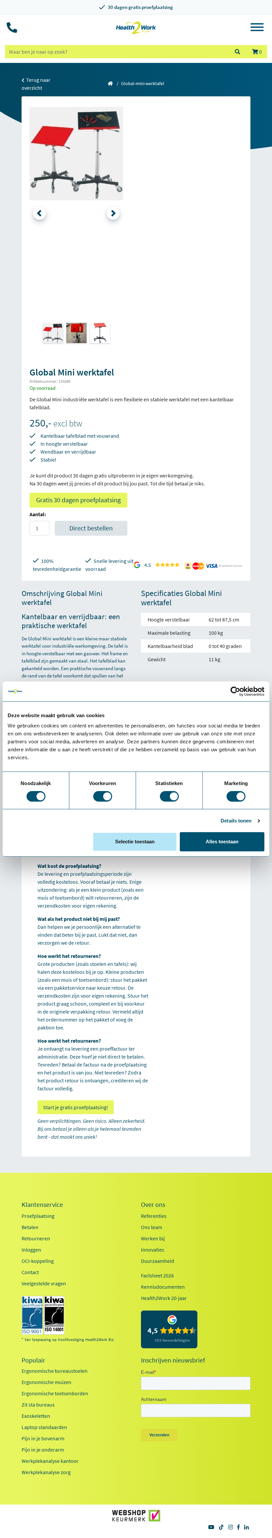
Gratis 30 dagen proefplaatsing (78, 500)
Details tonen (236, 820)
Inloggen (31, 1249)
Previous (39, 213)
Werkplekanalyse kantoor (50, 1461)
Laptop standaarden (44, 1427)
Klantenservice (42, 1205)
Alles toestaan (222, 841)
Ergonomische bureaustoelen (55, 1370)
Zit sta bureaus (38, 1404)
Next (113, 213)
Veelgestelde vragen (44, 1283)
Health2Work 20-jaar (164, 1298)
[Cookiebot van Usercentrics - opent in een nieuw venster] (235, 691)
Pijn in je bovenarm (43, 1438)
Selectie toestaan (135, 841)
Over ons (153, 1205)
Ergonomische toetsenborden (55, 1393)
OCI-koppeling (38, 1261)
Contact (30, 1272)
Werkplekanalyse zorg (46, 1472)
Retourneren (36, 1238)
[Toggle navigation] (257, 28)
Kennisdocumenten (163, 1286)
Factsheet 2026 (157, 1275)
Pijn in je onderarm (43, 1449)
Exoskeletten (36, 1416)
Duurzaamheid (157, 1261)
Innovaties (152, 1249)
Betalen (30, 1227)
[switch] (102, 796)
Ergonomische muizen (46, 1382)
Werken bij (153, 1238)
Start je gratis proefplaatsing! (75, 1107)
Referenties (154, 1216)
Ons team (151, 1227)
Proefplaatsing (38, 1216)
